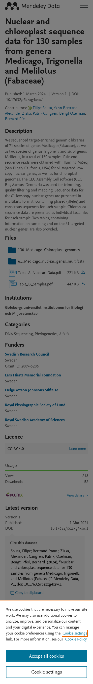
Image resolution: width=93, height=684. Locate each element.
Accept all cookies (46, 656)
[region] (46, 642)
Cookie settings (74, 633)
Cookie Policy (76, 639)
